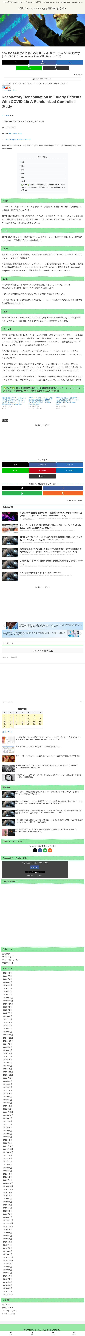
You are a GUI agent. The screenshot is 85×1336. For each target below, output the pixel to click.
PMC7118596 (14, 133)
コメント (24, 181)
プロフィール (7, 963)
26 (28, 724)
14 (40, 718)
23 (10, 724)
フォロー (36, 867)
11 (22, 718)
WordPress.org (8, 1314)
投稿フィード (7, 1308)
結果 (22, 173)
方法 (22, 170)
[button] (56, 68)
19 (28, 721)
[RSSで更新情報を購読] (63, 493)
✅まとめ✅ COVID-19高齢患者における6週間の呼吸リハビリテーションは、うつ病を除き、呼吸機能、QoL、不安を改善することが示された (43, 187)
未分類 (6, 420)
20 (34, 721)
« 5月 (4, 732)
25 (22, 724)
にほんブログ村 (8, 90)
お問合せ (6, 954)
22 (4, 724)
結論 (22, 177)
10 (16, 718)
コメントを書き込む (42, 650)
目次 (39, 157)
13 (34, 718)
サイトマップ (7, 957)
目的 (22, 166)
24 (16, 724)
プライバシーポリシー (11, 960)
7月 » (10, 732)
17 (16, 721)
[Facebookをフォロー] (63, 488)
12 (28, 718)
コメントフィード (9, 1311)
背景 (22, 162)
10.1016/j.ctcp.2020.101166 (17, 139)
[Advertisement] (42, 30)
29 (4, 727)
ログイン (6, 1304)
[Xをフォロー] (22, 488)
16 (10, 721)
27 (34, 724)
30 (10, 727)
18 (22, 721)
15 (4, 721)
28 (40, 724)
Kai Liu (4, 116)
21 (40, 721)
